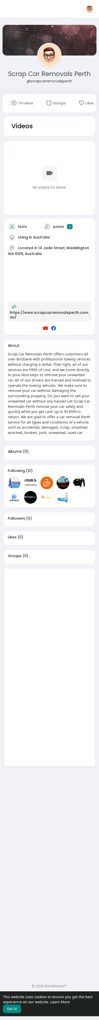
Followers (16, 518)
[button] (89, 9)
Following (16, 471)
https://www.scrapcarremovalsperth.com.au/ (49, 315)
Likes (12, 537)
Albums (15, 451)
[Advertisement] (49, 618)
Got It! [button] (12, 1008)
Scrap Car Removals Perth (49, 73)
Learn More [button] (60, 1001)
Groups (15, 556)
